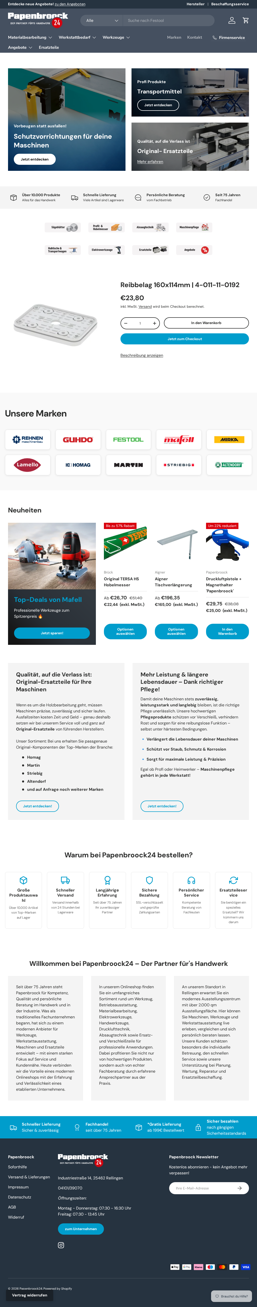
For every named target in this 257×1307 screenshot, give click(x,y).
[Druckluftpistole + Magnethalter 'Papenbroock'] (227, 544)
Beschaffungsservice (230, 4)
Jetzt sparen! (52, 633)
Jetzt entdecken (35, 159)
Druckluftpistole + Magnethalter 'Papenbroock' (223, 585)
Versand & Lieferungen (29, 1177)
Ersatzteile (49, 47)
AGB (12, 1207)
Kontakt (194, 37)
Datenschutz (19, 1197)
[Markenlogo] (27, 440)
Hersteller (196, 4)
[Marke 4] (194, 228)
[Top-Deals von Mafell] (52, 556)
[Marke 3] (150, 228)
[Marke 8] (194, 250)
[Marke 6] (106, 250)
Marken (174, 37)
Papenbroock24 (31, 1289)
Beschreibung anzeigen (141, 355)
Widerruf (16, 1217)
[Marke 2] (106, 228)
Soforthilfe (17, 1167)
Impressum (18, 1187)
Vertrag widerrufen (29, 1295)
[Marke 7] (150, 250)
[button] (245, 20)
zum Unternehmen (81, 1229)
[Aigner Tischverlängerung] (176, 544)
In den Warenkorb (206, 323)
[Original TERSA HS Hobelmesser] (125, 544)
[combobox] (147, 20)
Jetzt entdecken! (37, 806)
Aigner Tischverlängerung (173, 582)
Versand (145, 306)
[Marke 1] (63, 228)
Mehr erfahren (150, 161)
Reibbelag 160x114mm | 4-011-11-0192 (179, 284)
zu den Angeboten (70, 4)
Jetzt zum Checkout (185, 339)
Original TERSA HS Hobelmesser (121, 582)
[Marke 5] (63, 250)
